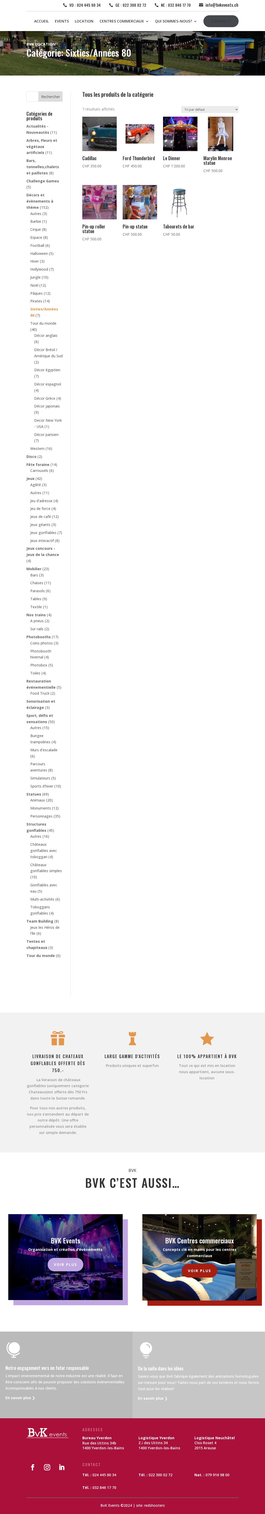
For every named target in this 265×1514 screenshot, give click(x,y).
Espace (36, 237)
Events (62, 21)
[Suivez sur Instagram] (47, 1467)
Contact (221, 21)
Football (37, 245)
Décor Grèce (44, 398)
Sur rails (36, 628)
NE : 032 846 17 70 (176, 5)
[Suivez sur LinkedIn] (61, 1467)
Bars (34, 575)
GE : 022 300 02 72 (130, 5)
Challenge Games (42, 181)
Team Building (39, 921)
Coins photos (41, 643)
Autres (35, 213)
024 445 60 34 (104, 1474)
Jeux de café (40, 516)
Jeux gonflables (43, 532)
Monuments (40, 808)
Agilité (35, 484)
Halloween (39, 253)
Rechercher (50, 96)
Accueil (41, 21)
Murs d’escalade (43, 749)
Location (84, 21)
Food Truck (39, 693)
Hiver (34, 261)
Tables (35, 598)
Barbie (35, 221)
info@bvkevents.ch (221, 5)
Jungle (35, 277)
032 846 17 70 (104, 1487)
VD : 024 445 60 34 (85, 5)
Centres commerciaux (122, 21)
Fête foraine (37, 464)
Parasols (37, 590)
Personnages (41, 816)
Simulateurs (40, 778)
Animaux (37, 800)
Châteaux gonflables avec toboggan (43, 850)
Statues (33, 794)
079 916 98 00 (217, 1474)
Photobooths (38, 636)
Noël (34, 285)
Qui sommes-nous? (173, 21)
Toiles (35, 673)
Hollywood (39, 269)
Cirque (35, 229)
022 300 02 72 (160, 1474)
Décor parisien (46, 434)
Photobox (38, 665)
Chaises (36, 582)
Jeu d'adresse (41, 500)
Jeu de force (40, 508)
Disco (31, 456)
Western (37, 448)
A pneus (37, 620)
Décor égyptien (47, 369)
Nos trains (36, 614)
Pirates (36, 301)
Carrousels (39, 470)
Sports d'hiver (41, 786)
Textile (36, 606)
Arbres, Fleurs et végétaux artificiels (41, 146)
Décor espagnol (47, 384)
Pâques (36, 293)
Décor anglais (45, 335)
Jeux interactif (42, 540)
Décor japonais (47, 406)
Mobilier (33, 568)
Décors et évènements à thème (39, 201)
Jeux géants (40, 524)
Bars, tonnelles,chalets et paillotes (42, 166)
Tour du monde (43, 323)
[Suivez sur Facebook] (32, 1467)
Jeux (30, 478)
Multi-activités (42, 899)
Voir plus (65, 1264)
